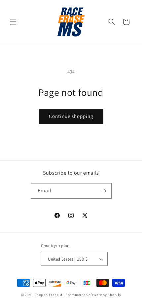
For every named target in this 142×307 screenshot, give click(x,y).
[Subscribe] (104, 191)
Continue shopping (71, 116)
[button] (13, 21)
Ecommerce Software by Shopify (93, 295)
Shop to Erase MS (49, 295)
